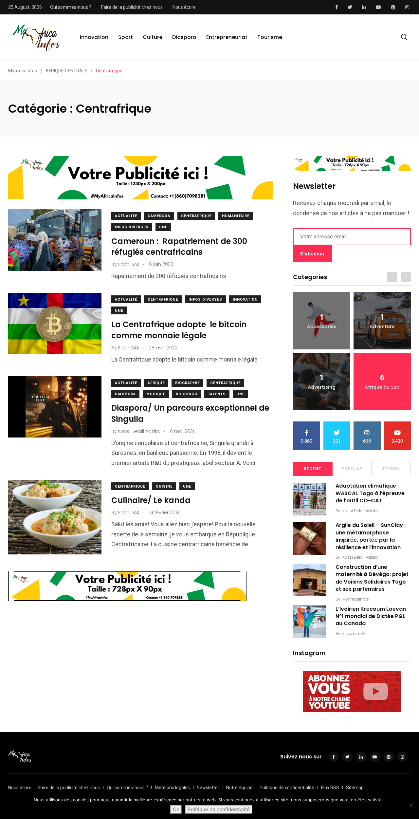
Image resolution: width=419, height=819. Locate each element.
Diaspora (184, 37)
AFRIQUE (156, 383)
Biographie (187, 383)
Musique (155, 394)
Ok (176, 809)
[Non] (411, 805)
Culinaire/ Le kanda (151, 500)
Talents (217, 394)
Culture (152, 37)
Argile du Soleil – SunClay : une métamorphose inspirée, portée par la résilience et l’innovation (371, 536)
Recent (312, 469)
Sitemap (355, 787)
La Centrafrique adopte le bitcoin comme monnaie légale (178, 330)
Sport (125, 37)
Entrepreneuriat (226, 37)
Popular (351, 469)
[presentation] (392, 277)
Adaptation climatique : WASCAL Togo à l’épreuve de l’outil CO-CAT (370, 493)
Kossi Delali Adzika (360, 510)
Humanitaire (235, 216)
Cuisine (164, 486)
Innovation (94, 37)
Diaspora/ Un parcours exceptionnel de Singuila (190, 414)
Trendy (391, 469)
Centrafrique (196, 216)
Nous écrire (184, 7)
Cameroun (159, 216)
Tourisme (269, 37)
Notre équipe (239, 787)
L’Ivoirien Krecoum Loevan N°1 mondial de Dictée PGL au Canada (371, 616)
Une (163, 227)
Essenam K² (353, 633)
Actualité (126, 216)
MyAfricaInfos (355, 599)
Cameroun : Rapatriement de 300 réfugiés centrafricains (179, 247)
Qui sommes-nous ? (70, 7)
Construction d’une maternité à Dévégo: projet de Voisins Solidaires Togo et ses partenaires (372, 578)
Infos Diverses (132, 227)
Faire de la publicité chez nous (132, 7)
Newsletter (208, 787)
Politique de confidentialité (287, 787)
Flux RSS (330, 787)
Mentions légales (172, 787)
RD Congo (186, 394)
